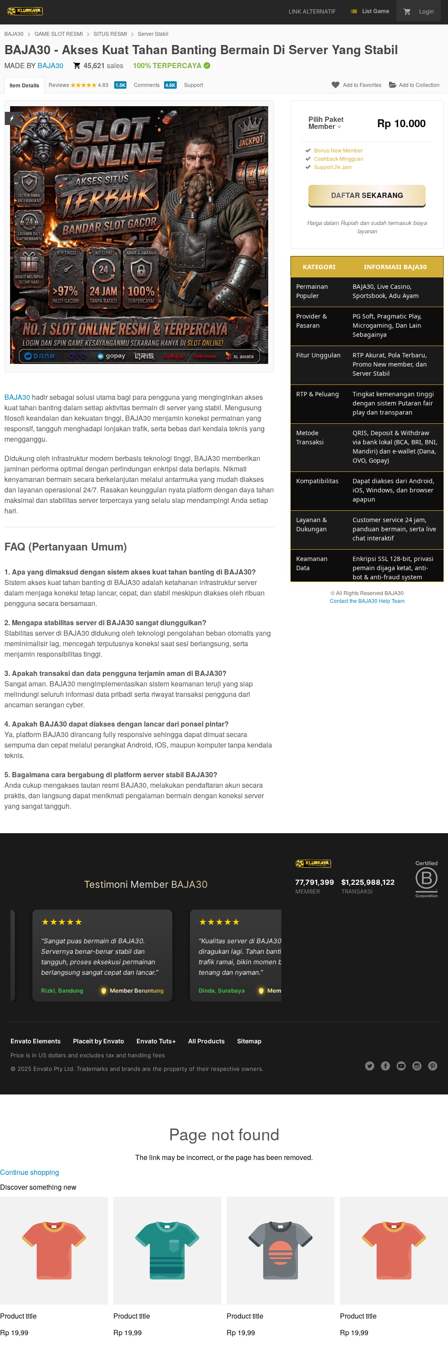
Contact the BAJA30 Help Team (367, 600)
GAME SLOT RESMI (59, 33)
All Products (206, 1041)
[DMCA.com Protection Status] (12, 113)
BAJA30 (14, 33)
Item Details (24, 85)
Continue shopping (29, 1172)
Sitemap (249, 1041)
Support (193, 84)
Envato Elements (35, 1041)
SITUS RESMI (110, 33)
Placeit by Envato (98, 1041)
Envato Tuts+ (156, 1041)
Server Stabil (153, 33)
